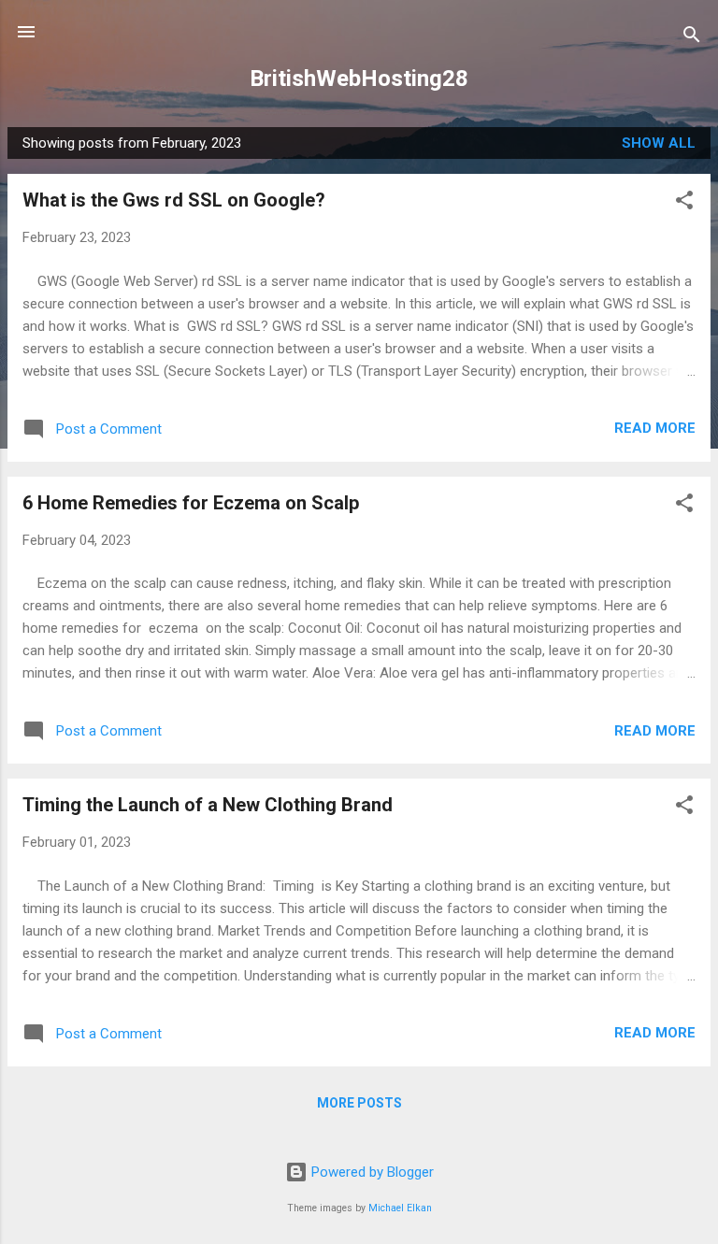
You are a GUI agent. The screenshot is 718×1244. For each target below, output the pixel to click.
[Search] (692, 37)
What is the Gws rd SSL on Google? (173, 200)
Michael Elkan (400, 1208)
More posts (359, 1102)
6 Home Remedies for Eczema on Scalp (190, 503)
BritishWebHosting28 (359, 78)
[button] (684, 203)
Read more (655, 428)
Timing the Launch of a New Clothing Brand (207, 805)
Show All (659, 143)
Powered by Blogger (371, 1172)
